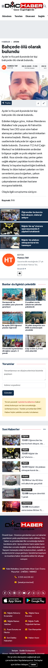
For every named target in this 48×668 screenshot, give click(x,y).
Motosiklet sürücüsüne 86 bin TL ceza (31, 509)
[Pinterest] (14, 593)
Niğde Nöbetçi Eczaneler (12, 614)
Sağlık (41, 16)
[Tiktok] (29, 593)
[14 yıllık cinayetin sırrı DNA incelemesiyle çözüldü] (35, 318)
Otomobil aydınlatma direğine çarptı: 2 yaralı (12, 351)
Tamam (33, 664)
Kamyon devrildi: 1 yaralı (33, 495)
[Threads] (33, 593)
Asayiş (25, 476)
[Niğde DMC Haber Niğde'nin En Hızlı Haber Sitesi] (24, 6)
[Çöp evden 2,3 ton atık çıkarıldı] (35, 341)
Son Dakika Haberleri (10, 639)
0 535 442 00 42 (25, 577)
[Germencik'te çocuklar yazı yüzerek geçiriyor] (12, 294)
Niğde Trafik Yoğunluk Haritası (32, 622)
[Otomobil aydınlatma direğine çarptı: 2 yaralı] (12, 341)
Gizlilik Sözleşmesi (27, 651)
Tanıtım (19, 16)
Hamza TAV (23, 258)
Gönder (8, 393)
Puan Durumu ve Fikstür (12, 630)
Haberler (6, 42)
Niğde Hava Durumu (32, 614)
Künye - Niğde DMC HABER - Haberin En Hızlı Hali (23, 654)
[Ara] (44, 6)
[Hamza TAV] (8, 260)
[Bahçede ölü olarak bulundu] (24, 86)
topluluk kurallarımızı (26, 402)
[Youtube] (24, 593)
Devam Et (20, 269)
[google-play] (35, 601)
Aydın (16, 42)
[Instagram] (19, 593)
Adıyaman (27, 490)
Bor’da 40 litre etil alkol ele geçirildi (32, 482)
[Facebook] (5, 593)
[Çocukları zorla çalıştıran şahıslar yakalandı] (35, 294)
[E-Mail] (19, 273)
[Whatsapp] (38, 593)
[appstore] (12, 601)
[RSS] (43, 593)
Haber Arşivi (34, 638)
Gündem (6, 16)
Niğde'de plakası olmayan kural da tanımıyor (33, 469)
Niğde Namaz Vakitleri (11, 622)
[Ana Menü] (3, 6)
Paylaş (8, 103)
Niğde (25, 450)
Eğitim (25, 436)
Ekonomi (30, 16)
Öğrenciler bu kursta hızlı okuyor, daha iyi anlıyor (33, 442)
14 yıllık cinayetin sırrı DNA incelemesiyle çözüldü (35, 328)
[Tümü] (44, 429)
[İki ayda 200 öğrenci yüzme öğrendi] (12, 318)
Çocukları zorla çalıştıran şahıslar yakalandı (33, 304)
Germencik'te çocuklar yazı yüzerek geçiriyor (12, 304)
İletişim (15, 651)
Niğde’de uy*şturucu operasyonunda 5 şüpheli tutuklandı (30, 455)
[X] (9, 593)
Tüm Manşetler (34, 629)
